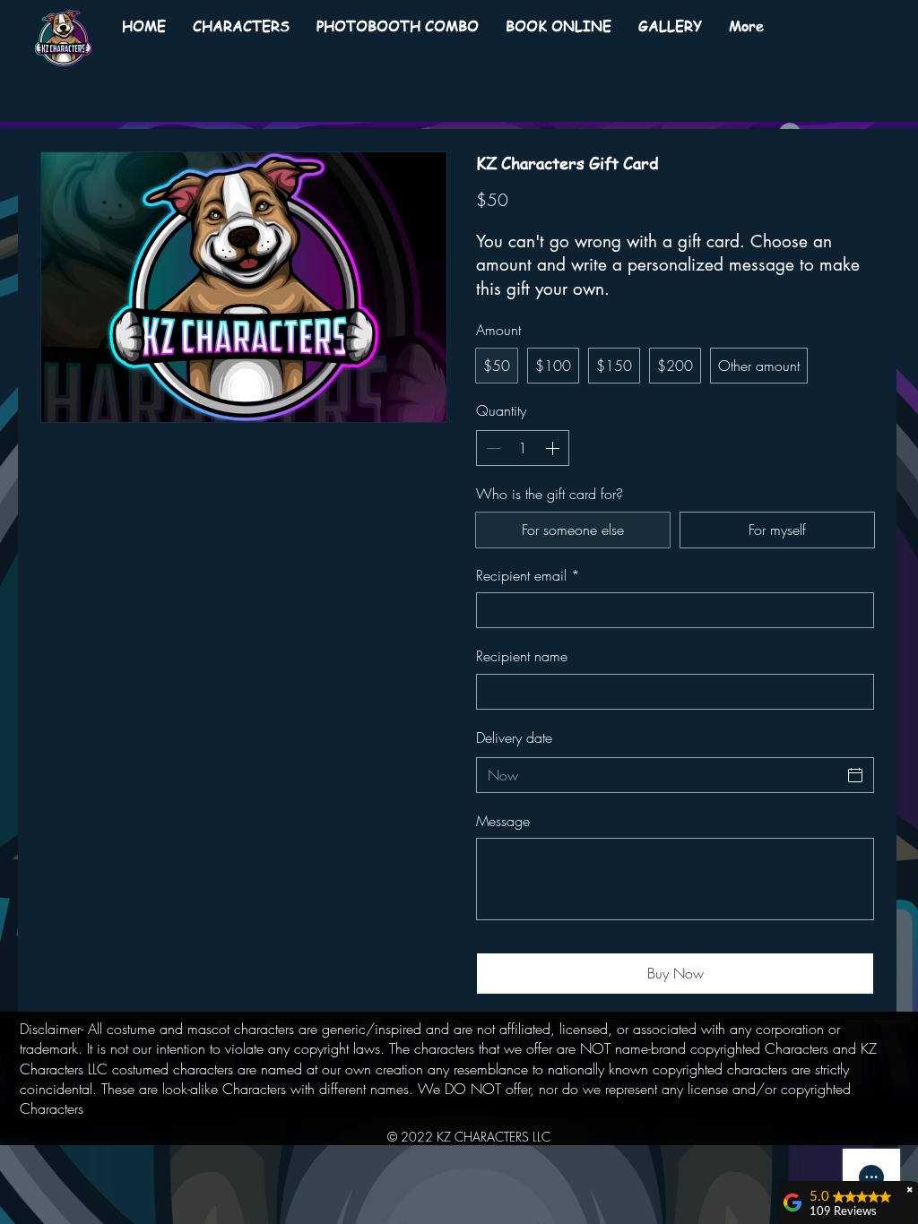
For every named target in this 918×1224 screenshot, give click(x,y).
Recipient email (528, 575)
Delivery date (514, 737)
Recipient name (521, 656)
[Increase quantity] (554, 448)
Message (503, 821)
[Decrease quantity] (491, 448)
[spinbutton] (522, 448)
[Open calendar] (855, 775)
